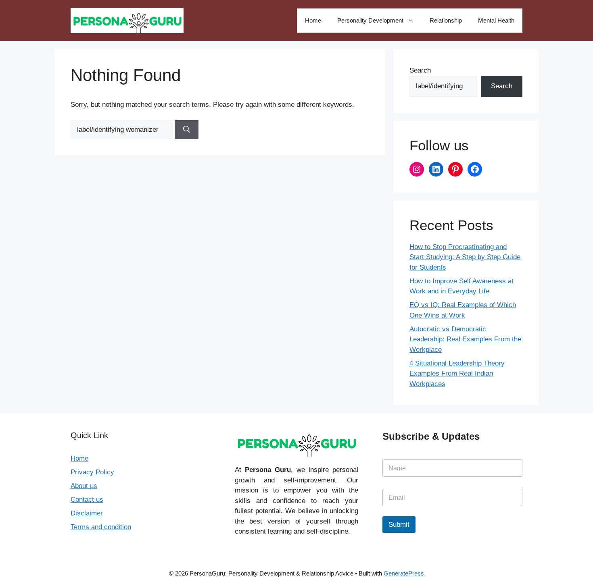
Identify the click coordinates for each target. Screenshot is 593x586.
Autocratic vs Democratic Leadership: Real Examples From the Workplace (465, 339)
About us (84, 486)
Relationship (446, 20)
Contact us (87, 499)
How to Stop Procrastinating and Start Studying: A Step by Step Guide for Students (464, 257)
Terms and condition (101, 527)
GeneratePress (404, 573)
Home (313, 20)
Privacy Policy (92, 472)
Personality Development (370, 20)
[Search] (186, 129)
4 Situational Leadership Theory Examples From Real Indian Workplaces (457, 373)
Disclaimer (87, 513)
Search (420, 70)
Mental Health (496, 20)
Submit (398, 524)
